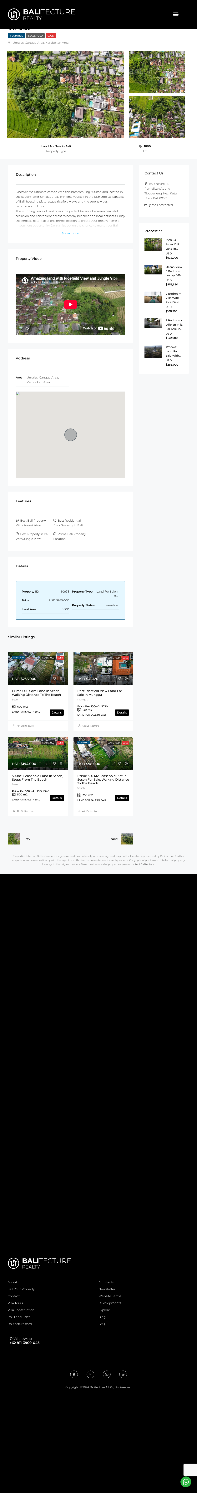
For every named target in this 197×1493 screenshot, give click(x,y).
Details (57, 712)
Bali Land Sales (19, 1317)
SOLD (51, 35)
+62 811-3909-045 (25, 1343)
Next (114, 839)
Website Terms (109, 1296)
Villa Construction (21, 1310)
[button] (176, 14)
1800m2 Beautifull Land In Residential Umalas (173, 248)
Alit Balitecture (25, 725)
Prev (26, 839)
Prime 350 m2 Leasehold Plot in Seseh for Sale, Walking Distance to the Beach (103, 779)
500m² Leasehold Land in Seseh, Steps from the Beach (37, 777)
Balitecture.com (20, 1324)
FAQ (101, 1324)
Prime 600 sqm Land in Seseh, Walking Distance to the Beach (36, 692)
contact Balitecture (142, 864)
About (12, 1282)
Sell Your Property (21, 1289)
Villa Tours (15, 1303)
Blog (102, 1317)
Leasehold (35, 35)
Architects (106, 1282)
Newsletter (106, 1289)
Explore (104, 1310)
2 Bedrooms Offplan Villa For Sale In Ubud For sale (174, 329)
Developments (109, 1303)
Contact (14, 1296)
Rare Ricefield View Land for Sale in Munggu (99, 692)
